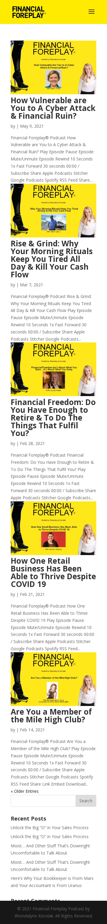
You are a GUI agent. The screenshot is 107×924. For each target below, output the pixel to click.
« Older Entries (25, 791)
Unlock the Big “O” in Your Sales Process (50, 827)
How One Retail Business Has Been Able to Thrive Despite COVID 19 (53, 572)
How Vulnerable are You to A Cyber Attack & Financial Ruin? (53, 108)
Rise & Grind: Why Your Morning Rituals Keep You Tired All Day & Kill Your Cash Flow (52, 259)
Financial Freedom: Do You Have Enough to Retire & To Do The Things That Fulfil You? (53, 417)
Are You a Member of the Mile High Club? (51, 715)
